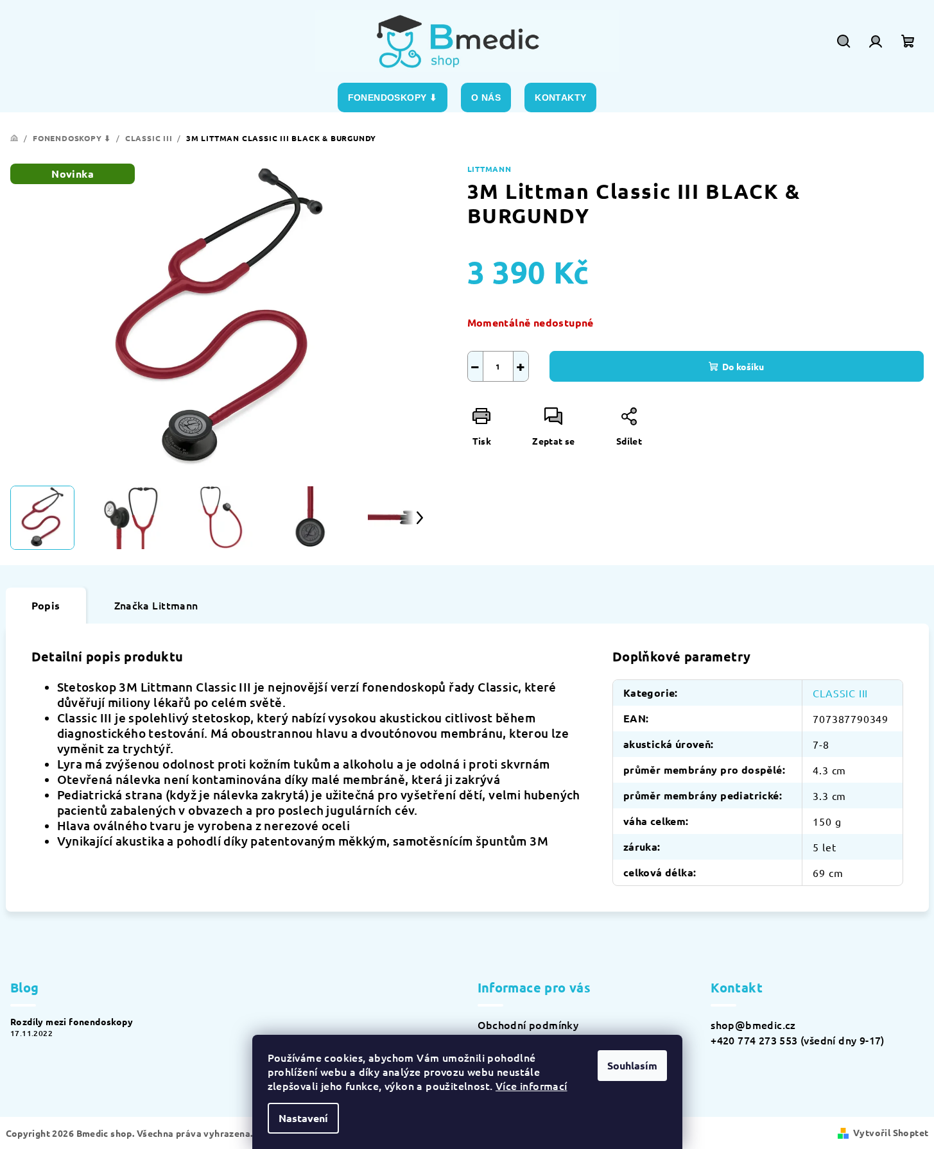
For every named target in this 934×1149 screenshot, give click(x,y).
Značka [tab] (156, 605)
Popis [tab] (45, 605)
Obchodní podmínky (528, 1024)
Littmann (489, 169)
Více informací (531, 1085)
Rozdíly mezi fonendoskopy (71, 1021)
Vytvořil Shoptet (890, 1132)
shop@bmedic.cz (753, 1024)
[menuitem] (393, 97)
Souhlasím (632, 1065)
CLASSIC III (840, 692)
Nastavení (303, 1118)
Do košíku (743, 366)
